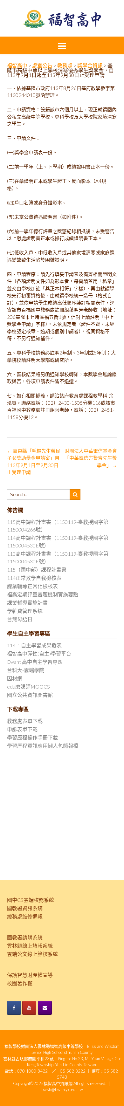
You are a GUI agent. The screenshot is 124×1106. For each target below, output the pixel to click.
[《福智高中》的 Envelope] (45, 1008)
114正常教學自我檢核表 (34, 578)
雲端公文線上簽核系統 (32, 954)
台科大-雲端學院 (25, 670)
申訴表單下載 (22, 729)
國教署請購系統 (25, 937)
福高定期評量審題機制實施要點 (42, 594)
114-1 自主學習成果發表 (34, 645)
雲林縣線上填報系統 (30, 946)
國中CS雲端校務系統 (30, 900)
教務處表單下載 (25, 721)
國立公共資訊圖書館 (30, 695)
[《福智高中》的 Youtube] (29, 1008)
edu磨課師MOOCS (28, 687)
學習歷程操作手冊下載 (32, 737)
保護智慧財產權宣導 (30, 975)
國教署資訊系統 (25, 908)
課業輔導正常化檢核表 (32, 586)
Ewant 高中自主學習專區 (35, 662)
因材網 (14, 678)
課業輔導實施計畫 (27, 603)
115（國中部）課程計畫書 (36, 570)
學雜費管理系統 (25, 611)
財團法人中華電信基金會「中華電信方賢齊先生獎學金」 (91, 458)
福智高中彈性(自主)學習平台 (39, 653)
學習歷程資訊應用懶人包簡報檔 (42, 746)
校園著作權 (19, 983)
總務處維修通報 (25, 916)
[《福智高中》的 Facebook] (14, 1008)
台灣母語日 (19, 619)
